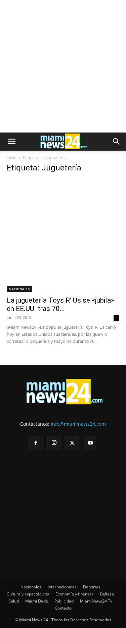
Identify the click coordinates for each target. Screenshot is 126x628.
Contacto (63, 608)
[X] (72, 443)
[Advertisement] (63, 66)
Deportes (91, 587)
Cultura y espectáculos (28, 594)
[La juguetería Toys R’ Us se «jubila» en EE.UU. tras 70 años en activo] (63, 235)
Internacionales (62, 587)
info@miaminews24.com (78, 424)
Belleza (107, 594)
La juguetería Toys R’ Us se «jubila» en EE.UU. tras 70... (60, 304)
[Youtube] (90, 443)
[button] (11, 142)
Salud (13, 601)
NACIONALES (19, 288)
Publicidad (64, 601)
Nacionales (30, 587)
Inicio (11, 157)
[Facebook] (36, 443)
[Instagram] (54, 443)
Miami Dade (36, 601)
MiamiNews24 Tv (96, 601)
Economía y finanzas (74, 594)
